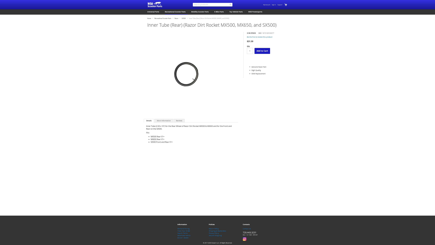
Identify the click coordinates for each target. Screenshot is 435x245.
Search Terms (182, 233)
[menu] (217, 12)
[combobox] (212, 4)
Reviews (179, 121)
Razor (176, 18)
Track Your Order (183, 231)
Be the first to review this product (259, 37)
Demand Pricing (183, 229)
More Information (164, 121)
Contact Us (247, 229)
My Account (266, 5)
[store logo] (155, 4)
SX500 (184, 18)
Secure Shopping (215, 235)
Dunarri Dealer (183, 238)
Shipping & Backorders (217, 231)
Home (149, 18)
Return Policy (214, 229)
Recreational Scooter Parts (163, 18)
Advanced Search (184, 235)
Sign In (274, 5)
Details (149, 121)
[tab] (149, 120)
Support (280, 5)
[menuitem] (154, 11)
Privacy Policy (214, 233)
